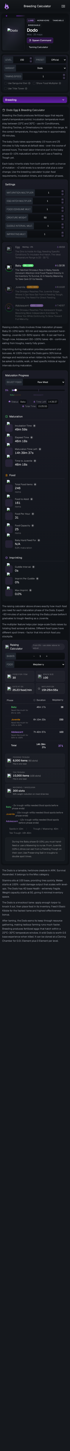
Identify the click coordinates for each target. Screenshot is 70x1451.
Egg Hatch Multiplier (19, 200)
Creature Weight (17, 217)
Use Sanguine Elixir (17, 83)
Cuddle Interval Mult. (19, 225)
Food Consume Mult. (19, 209)
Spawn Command (41, 40)
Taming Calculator (38, 47)
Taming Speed (13, 76)
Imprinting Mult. (16, 234)
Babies (11, 656)
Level (8, 59)
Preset (40, 59)
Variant (10, 68)
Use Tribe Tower (16, 88)
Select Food (14, 382)
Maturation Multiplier (20, 192)
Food (10, 664)
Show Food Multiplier (47, 83)
